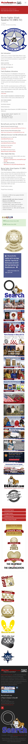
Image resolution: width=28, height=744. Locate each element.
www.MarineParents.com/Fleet (8, 143)
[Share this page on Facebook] (17, 688)
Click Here (3, 68)
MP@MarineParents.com (7, 704)
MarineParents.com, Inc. (19, 735)
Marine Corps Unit (12, 9)
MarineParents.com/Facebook (8, 151)
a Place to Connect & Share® (10, 519)
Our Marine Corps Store (9, 516)
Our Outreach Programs (9, 510)
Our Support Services (9, 513)
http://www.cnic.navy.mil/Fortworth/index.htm (14, 164)
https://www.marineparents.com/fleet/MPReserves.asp (12, 132)
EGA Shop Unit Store (6, 147)
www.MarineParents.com (7, 138)
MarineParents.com (4, 9)
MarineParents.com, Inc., (7, 674)
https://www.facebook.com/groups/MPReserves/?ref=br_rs (13, 128)
